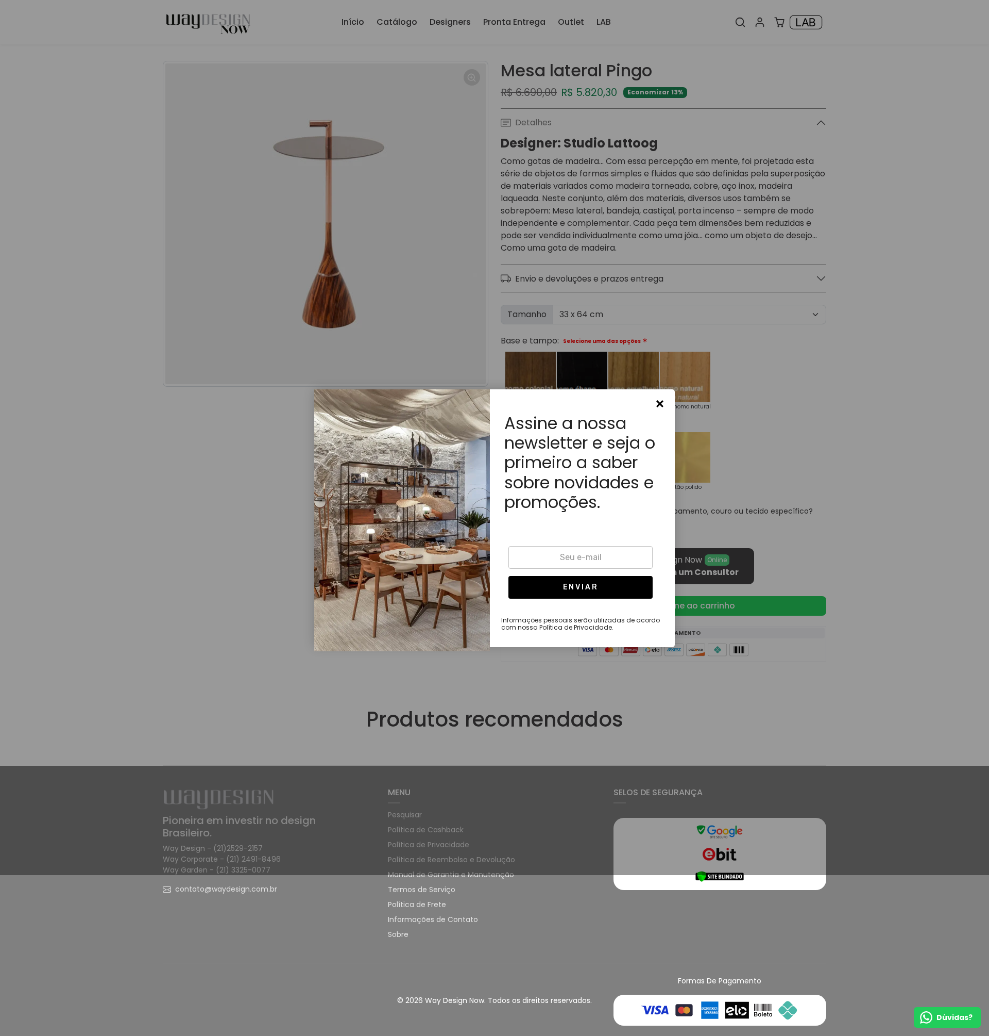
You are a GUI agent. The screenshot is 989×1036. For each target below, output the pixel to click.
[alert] (494, 518)
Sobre (398, 934)
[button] (580, 587)
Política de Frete (417, 904)
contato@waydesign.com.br (226, 889)
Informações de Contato (433, 919)
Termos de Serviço (421, 889)
